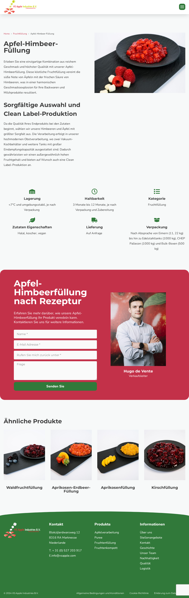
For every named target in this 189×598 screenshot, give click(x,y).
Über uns (146, 532)
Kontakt (145, 543)
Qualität (145, 563)
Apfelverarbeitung (106, 532)
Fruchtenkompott (106, 548)
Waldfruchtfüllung (24, 487)
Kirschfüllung (165, 487)
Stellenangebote (151, 538)
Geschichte (147, 548)
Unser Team (148, 553)
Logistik (145, 569)
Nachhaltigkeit (149, 558)
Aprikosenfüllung (118, 487)
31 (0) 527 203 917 (68, 550)
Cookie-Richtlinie (139, 593)
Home (7, 33)
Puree (98, 538)
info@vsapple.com (63, 556)
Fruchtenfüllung (105, 543)
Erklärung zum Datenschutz (169, 593)
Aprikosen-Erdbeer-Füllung (71, 489)
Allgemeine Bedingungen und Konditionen (100, 593)
